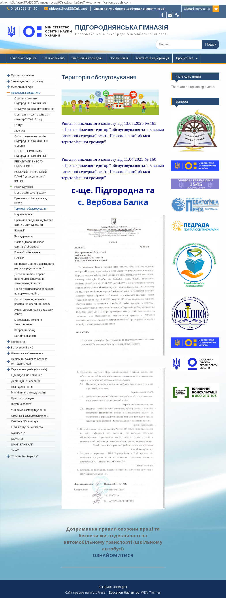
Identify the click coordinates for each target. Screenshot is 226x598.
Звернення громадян (87, 58)
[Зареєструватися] (177, 15)
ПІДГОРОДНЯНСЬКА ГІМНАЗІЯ (121, 27)
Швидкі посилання (197, 9)
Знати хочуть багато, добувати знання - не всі (129, 9)
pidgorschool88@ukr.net (68, 9)
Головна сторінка (23, 58)
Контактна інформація (152, 58)
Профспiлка (184, 58)
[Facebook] (162, 15)
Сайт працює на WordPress (85, 592)
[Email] (169, 15)
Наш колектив (54, 58)
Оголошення (118, 58)
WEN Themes (151, 592)
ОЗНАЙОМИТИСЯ (113, 555)
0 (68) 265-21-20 (24, 9)
